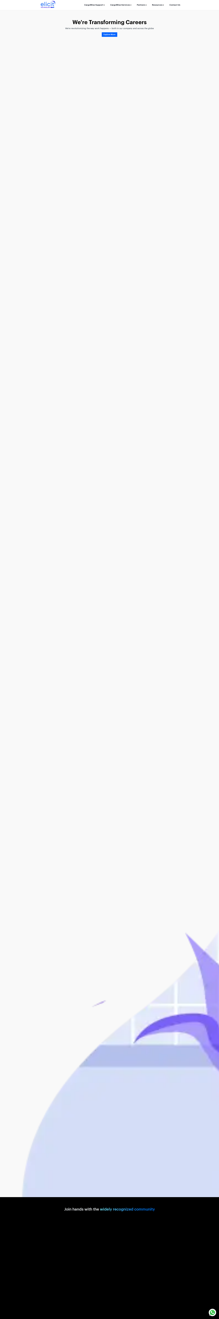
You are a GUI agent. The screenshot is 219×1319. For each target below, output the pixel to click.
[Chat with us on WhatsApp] (212, 1312)
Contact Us (174, 5)
